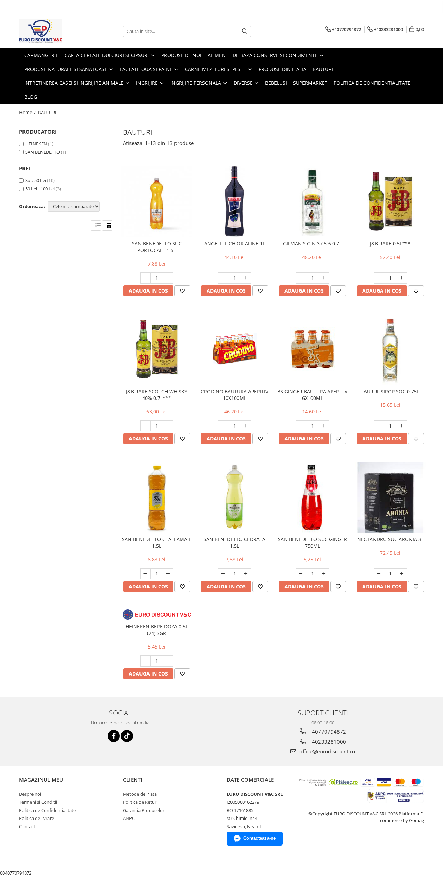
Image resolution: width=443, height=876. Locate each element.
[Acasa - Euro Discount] (53, 31)
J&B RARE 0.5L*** (390, 243)
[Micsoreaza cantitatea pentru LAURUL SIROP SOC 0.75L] (379, 425)
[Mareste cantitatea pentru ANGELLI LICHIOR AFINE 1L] (246, 278)
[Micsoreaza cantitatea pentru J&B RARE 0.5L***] (379, 278)
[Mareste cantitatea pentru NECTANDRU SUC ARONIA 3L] (402, 573)
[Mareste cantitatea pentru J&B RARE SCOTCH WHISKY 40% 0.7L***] (168, 425)
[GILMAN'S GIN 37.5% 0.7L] (312, 201)
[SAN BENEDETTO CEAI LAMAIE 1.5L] (156, 497)
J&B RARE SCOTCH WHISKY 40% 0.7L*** (156, 394)
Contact (27, 826)
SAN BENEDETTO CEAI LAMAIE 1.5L (156, 542)
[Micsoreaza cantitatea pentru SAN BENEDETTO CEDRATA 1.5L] (223, 573)
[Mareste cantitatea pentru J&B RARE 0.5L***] (402, 278)
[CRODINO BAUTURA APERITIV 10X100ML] (234, 349)
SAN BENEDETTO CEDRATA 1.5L (234, 542)
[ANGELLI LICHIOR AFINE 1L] (234, 201)
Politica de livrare (36, 818)
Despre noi (30, 794)
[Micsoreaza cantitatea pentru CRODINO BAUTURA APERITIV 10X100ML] (223, 425)
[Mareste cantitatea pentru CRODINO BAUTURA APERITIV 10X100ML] (246, 425)
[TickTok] (127, 736)
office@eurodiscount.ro (326, 751)
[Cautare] (244, 31)
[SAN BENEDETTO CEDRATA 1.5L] (234, 497)
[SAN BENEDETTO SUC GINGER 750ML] (312, 497)
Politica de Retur (139, 802)
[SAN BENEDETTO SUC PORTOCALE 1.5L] (156, 201)
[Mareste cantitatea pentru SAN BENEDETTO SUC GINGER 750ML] (324, 573)
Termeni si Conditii (38, 802)
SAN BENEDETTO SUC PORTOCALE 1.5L (157, 246)
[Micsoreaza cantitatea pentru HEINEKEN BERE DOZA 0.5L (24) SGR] (145, 661)
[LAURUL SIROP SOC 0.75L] (390, 349)
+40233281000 (326, 741)
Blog (30, 96)
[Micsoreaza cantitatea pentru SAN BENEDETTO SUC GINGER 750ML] (301, 573)
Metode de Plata (140, 794)
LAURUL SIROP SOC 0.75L (390, 391)
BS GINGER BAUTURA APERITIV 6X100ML (312, 394)
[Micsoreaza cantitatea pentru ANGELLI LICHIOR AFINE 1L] (223, 278)
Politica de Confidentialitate (372, 83)
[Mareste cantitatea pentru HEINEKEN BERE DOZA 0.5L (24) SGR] (168, 661)
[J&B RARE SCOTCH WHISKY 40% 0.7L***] (156, 349)
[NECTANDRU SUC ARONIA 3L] (390, 497)
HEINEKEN (36, 144)
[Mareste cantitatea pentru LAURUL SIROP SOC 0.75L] (402, 425)
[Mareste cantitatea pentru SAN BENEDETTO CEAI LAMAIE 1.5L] (168, 573)
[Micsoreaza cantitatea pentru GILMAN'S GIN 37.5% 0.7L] (301, 278)
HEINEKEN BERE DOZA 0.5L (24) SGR (157, 629)
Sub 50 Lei (35, 180)
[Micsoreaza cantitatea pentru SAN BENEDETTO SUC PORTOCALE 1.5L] (145, 278)
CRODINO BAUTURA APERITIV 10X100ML (234, 394)
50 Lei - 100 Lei (40, 189)
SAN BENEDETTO (42, 152)
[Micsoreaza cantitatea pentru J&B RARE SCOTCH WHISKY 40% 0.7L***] (145, 425)
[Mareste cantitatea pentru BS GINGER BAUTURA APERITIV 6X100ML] (324, 425)
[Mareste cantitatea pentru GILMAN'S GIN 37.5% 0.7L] (324, 278)
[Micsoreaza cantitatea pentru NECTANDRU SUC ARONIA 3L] (379, 573)
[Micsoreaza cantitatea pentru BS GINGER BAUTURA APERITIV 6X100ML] (301, 425)
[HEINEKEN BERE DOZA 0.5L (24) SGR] (156, 614)
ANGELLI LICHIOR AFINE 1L (234, 243)
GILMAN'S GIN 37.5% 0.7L (312, 243)
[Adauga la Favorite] (182, 290)
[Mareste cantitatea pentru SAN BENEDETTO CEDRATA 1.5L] (246, 573)
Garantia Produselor (143, 810)
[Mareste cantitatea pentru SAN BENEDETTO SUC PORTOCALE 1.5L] (168, 278)
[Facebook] (114, 736)
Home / (28, 112)
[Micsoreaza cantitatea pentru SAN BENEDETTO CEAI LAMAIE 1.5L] (145, 573)
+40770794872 (326, 731)
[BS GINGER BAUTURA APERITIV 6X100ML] (312, 349)
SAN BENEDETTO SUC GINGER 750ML (312, 542)
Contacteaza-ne (259, 838)
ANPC (129, 818)
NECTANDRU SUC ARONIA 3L (390, 539)
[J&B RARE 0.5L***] (390, 201)
